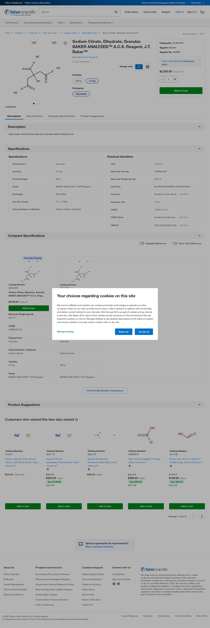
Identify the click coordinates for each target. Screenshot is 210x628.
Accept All (144, 331)
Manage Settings (65, 331)
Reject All (124, 331)
